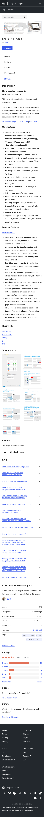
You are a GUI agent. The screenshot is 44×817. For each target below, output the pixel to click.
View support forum (10, 698)
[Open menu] (40, 3)
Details (7, 56)
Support (7, 78)
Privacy (5, 741)
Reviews (7, 62)
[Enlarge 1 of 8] (18, 357)
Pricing (4, 338)
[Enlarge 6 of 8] (39, 373)
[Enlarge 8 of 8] (39, 408)
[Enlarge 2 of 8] (18, 392)
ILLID (7, 42)
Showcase (27, 730)
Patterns (26, 741)
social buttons (30, 639)
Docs (4, 341)
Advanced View (8, 645)
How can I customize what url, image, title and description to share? (16, 520)
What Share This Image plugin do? (15, 467)
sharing (38, 635)
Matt (5, 771)
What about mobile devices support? (16, 505)
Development (9, 73)
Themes (26, 734)
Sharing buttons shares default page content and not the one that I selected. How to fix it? (14, 569)
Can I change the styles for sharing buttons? (11, 512)
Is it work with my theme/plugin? (15, 481)
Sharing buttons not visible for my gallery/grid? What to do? (14, 560)
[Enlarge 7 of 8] (39, 391)
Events (26, 752)
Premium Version (8, 232)
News (4, 734)
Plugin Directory (7, 10)
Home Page (6, 331)
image (33, 635)
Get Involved (28, 748)
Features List (23, 122)
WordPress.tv (8, 760)
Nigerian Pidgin (13, 788)
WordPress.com (9, 767)
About (4, 730)
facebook (26, 635)
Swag (26, 760)
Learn (4, 748)
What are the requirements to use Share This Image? (12, 474)
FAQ (3, 344)
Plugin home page (9, 122)
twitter (39, 639)
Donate (27, 756)
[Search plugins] (25, 17)
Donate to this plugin (10, 717)
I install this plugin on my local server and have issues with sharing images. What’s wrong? (14, 542)
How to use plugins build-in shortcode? (17, 527)
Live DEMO (33, 122)
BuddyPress (8, 778)
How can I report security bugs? (14, 577)
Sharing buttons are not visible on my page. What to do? (14, 551)
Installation (8, 67)
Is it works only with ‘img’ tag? (14, 534)
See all (39, 682)
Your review (6, 682)
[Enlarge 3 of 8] (18, 409)
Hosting (5, 738)
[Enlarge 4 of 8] (18, 426)
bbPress (6, 774)
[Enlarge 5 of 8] (39, 357)
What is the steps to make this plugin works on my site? (13, 489)
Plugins (26, 738)
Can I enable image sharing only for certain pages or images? (14, 497)
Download (7, 48)
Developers (6, 756)
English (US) (37, 630)
